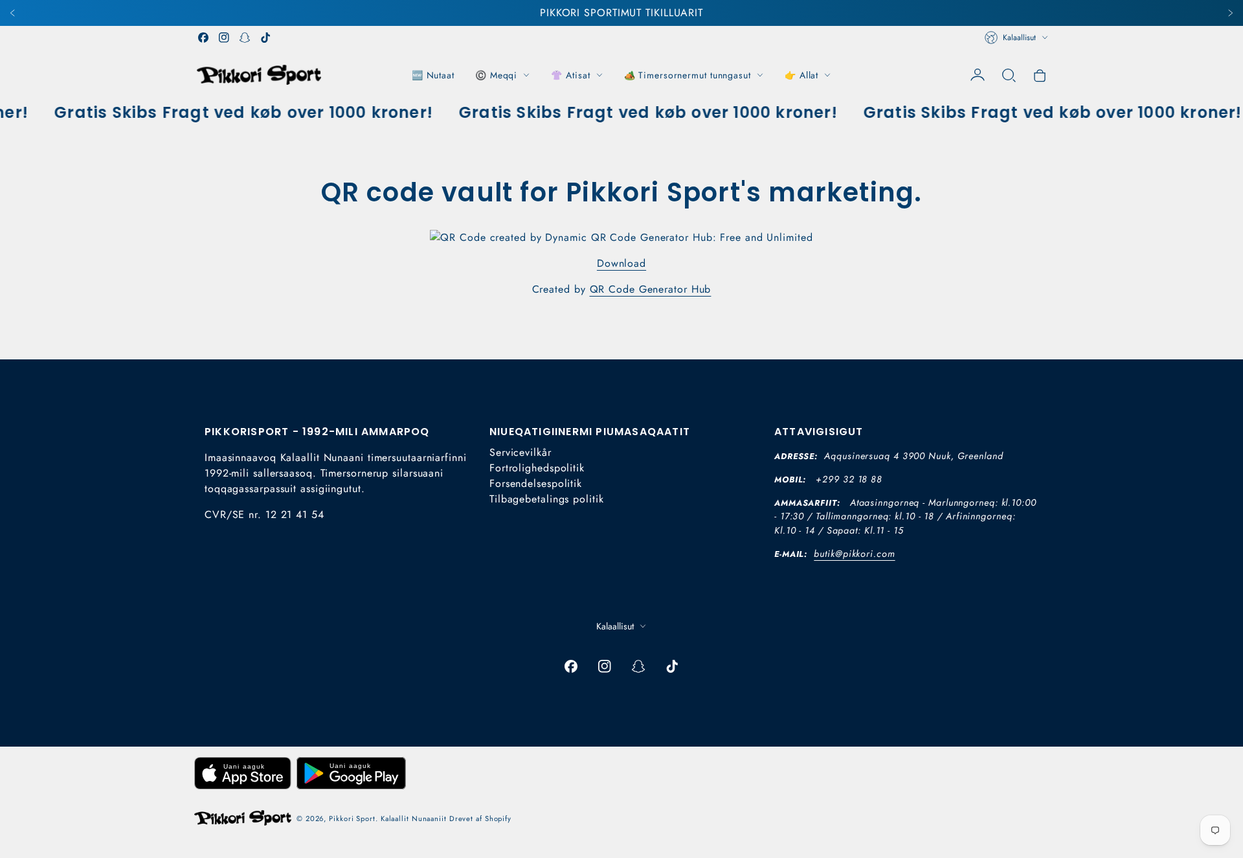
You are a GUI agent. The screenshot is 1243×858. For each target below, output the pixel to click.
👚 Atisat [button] (570, 75)
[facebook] (203, 37)
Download (621, 263)
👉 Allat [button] (801, 75)
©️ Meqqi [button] (496, 75)
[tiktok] (265, 37)
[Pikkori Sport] (259, 75)
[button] (1008, 75)
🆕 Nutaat (433, 75)
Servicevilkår (520, 452)
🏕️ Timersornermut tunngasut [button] (687, 75)
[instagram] (224, 37)
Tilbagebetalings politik (546, 498)
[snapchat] (244, 37)
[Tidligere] (13, 13)
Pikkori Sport (352, 818)
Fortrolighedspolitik (537, 467)
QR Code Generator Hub (650, 289)
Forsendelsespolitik (535, 483)
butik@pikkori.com (854, 553)
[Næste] (1230, 13)
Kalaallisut (1019, 37)
